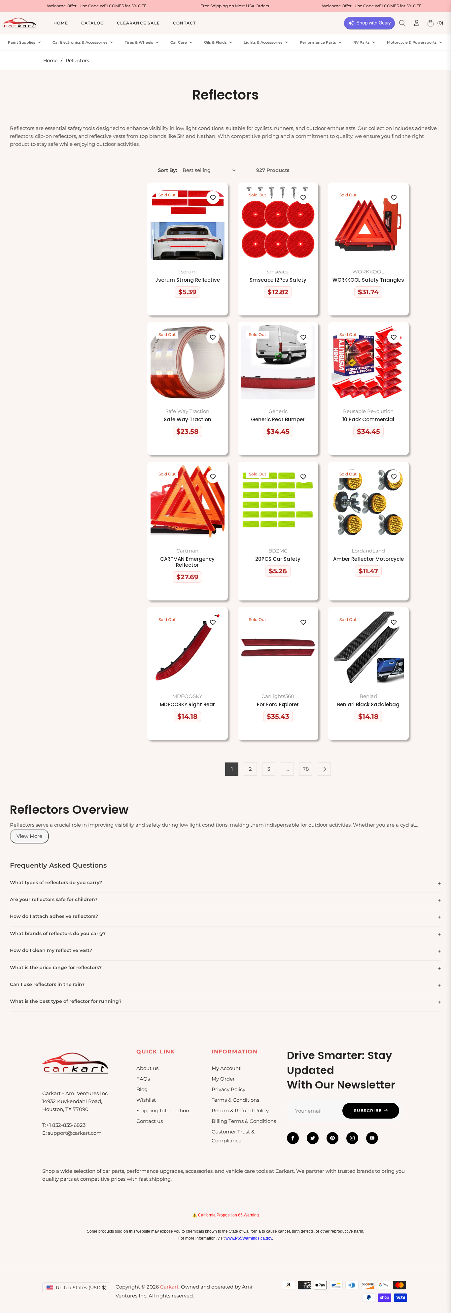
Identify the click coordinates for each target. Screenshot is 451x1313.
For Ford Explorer (278, 705)
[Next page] (324, 769)
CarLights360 (277, 696)
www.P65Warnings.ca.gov (249, 1238)
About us (147, 1068)
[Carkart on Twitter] (313, 1138)
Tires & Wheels (139, 42)
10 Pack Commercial (368, 420)
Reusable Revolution (368, 411)
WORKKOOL (368, 271)
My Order (223, 1079)
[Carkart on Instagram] (352, 1138)
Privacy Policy (228, 1089)
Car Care (178, 42)
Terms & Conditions (235, 1100)
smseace (278, 271)
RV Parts (361, 42)
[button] (402, 23)
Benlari (368, 696)
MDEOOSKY (187, 696)
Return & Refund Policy (240, 1110)
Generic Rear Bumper (278, 420)
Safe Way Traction (187, 411)
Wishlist (146, 1100)
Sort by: (167, 170)
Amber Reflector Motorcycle (368, 559)
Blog (142, 1089)
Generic (278, 411)
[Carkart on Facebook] (293, 1138)
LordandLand (368, 551)
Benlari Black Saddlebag (368, 705)
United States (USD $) (81, 1288)
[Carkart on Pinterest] (332, 1138)
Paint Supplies (21, 42)
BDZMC (278, 551)
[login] (417, 23)
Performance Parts (318, 42)
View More (29, 836)
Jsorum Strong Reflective (187, 280)
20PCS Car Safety (277, 559)
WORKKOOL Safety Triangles (368, 280)
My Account (226, 1068)
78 (306, 769)
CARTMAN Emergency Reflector (187, 562)
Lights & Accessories (263, 42)
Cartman (187, 551)
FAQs (143, 1079)
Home (50, 60)
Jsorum (187, 271)
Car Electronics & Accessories (80, 42)
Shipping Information (162, 1110)
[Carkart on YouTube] (372, 1138)
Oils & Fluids (215, 42)
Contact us (149, 1121)
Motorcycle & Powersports (412, 42)
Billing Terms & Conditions (244, 1121)
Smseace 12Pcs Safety (278, 280)
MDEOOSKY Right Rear (187, 705)
